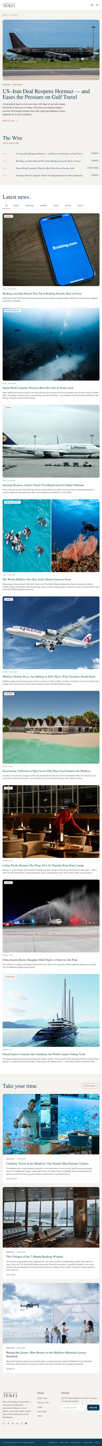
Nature (80, 205)
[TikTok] (13, 1423)
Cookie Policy (64, 1442)
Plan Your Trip (43, 1402)
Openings (30, 205)
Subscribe (93, 1407)
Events (56, 205)
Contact (97, 1442)
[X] (22, 1423)
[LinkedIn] (17, 1423)
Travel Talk (41, 1411)
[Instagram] (4, 1423)
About (39, 1415)
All (6, 205)
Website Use (53, 1442)
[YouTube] (26, 1423)
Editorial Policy (76, 1442)
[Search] (92, 5)
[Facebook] (8, 1423)
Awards (68, 205)
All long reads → (90, 1085)
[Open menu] (97, 5)
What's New (42, 1398)
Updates (43, 205)
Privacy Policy (87, 1442)
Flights (16, 205)
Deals (39, 1407)
